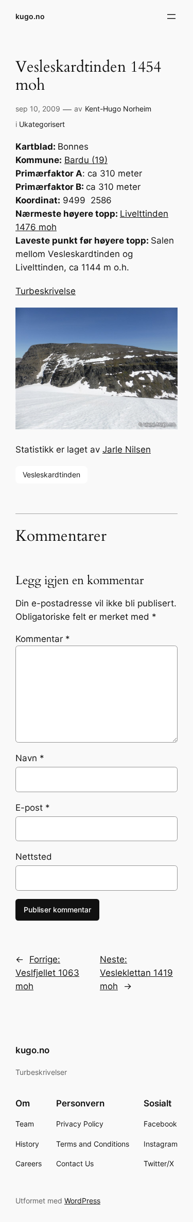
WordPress (82, 1200)
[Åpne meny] (171, 16)
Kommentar (42, 639)
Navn (29, 758)
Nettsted (33, 856)
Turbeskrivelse (45, 291)
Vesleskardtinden (51, 474)
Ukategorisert (42, 124)
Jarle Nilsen (126, 449)
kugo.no (30, 16)
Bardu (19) (86, 160)
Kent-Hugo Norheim (118, 108)
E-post (32, 807)
